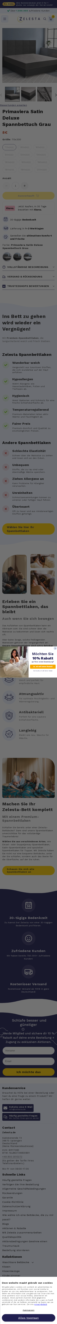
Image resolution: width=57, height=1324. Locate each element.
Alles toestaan (28, 1317)
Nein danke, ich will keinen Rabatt (42, 671)
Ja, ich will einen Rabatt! (43, 667)
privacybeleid (40, 1304)
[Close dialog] (55, 648)
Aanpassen (28, 1310)
